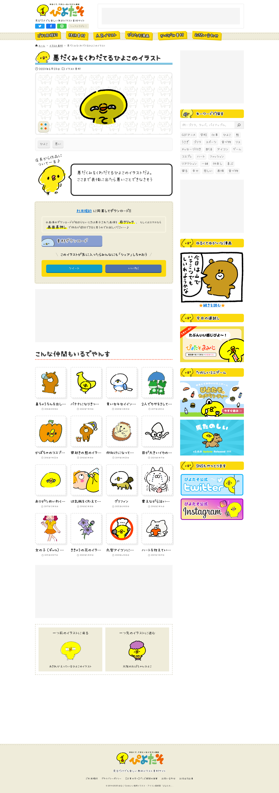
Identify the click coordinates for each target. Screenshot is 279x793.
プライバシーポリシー (111, 778)
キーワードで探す (210, 114)
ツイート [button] (74, 268)
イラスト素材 (73, 68)
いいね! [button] (133, 268)
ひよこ (44, 144)
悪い (58, 144)
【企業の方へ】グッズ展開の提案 (141, 778)
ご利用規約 (92, 778)
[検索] (239, 125)
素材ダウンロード (71, 240)
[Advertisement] (171, 16)
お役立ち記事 (186, 778)
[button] (40, 26)
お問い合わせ (169, 778)
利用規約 (84, 211)
